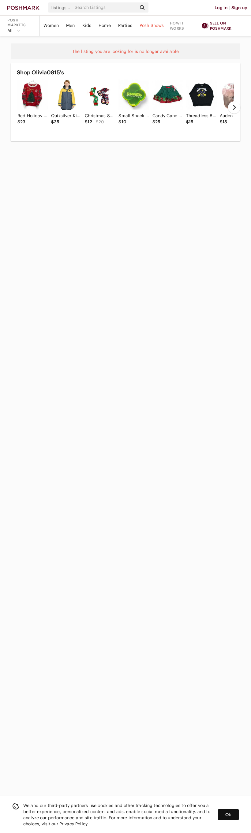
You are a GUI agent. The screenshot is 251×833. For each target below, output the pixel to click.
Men (70, 25)
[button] (62, 8)
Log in (221, 7)
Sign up (239, 7)
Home (105, 25)
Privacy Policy (73, 824)
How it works (177, 26)
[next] (234, 107)
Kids (87, 25)
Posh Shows (152, 25)
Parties (125, 25)
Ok (228, 814)
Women (51, 25)
